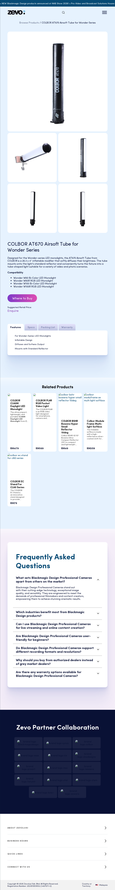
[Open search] (63, 12)
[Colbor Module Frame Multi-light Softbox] (96, 397)
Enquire (13, 310)
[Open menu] (105, 12)
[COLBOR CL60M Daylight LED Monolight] (8, 394)
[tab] (15, 327)
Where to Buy (22, 298)
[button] (57, 579)
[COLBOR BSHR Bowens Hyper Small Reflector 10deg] (70, 397)
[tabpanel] (57, 342)
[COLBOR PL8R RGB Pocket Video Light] (34, 394)
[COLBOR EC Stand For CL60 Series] (19, 456)
